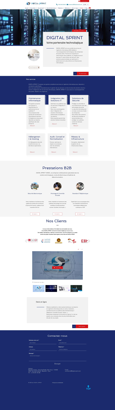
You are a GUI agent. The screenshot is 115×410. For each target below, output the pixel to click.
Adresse (31, 346)
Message (31, 353)
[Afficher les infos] (81, 249)
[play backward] (26, 240)
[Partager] (78, 249)
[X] (110, 27)
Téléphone (60, 346)
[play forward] (88, 240)
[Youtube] (110, 31)
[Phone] (57, 4)
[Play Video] (39, 288)
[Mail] (67, 4)
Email (59, 340)
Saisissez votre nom (33, 340)
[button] (79, 1)
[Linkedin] (110, 23)
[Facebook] (110, 20)
